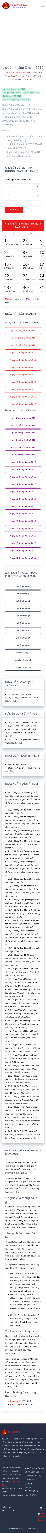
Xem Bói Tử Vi (31, 1495)
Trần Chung (29, 80)
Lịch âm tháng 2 (23, 593)
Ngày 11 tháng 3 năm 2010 (23, 462)
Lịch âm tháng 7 (23, 630)
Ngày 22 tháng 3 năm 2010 (23, 382)
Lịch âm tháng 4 (23, 608)
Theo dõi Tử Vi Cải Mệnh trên (17, 72)
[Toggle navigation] (42, 6)
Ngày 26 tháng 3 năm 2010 (23, 535)
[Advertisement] (23, 34)
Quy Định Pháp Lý (33, 1475)
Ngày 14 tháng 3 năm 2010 (23, 484)
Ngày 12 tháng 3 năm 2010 (23, 469)
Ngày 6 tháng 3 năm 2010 (23, 440)
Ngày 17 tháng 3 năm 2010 (23, 367)
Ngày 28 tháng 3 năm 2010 (23, 550)
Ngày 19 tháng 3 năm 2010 (23, 499)
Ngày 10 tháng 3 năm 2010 (23, 352)
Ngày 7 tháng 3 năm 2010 (23, 447)
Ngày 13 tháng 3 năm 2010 (23, 477)
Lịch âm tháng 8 (23, 638)
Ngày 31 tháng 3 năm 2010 (23, 558)
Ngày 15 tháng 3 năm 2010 (23, 360)
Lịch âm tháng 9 (23, 645)
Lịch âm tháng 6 (23, 623)
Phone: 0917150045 (31, 1489)
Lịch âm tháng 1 (23, 586)
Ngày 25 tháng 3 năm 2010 (23, 528)
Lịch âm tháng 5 (23, 615)
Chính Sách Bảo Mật (34, 1471)
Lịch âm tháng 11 (23, 660)
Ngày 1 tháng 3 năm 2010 (23, 418)
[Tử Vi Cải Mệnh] (15, 6)
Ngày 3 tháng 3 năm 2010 (23, 330)
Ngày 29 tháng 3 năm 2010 (23, 396)
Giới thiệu (29, 1479)
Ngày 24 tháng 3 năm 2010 (23, 389)
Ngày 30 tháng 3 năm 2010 (23, 404)
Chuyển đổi (14, 209)
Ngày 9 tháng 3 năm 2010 (23, 454)
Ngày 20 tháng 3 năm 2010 (23, 506)
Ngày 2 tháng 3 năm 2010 (23, 425)
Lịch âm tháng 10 (23, 652)
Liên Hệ (28, 1483)
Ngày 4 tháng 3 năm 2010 (23, 337)
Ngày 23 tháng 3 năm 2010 (23, 521)
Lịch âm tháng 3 (23, 601)
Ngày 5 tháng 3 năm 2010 (23, 432)
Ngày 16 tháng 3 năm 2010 (23, 491)
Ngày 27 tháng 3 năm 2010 (23, 543)
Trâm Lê (14, 76)
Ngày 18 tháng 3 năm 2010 (23, 374)
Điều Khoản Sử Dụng (34, 1468)
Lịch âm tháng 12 (23, 667)
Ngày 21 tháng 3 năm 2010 (23, 513)
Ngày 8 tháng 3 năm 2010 (23, 345)
